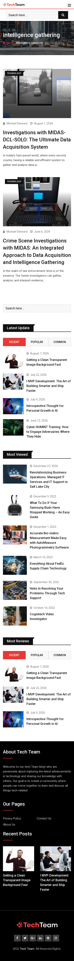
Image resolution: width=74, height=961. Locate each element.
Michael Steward (17, 123)
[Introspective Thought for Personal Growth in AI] (13, 406)
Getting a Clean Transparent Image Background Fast (16, 880)
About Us (9, 824)
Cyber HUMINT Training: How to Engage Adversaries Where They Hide (47, 431)
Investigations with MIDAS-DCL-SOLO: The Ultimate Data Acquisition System (37, 140)
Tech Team (27, 949)
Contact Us (44, 818)
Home (10, 42)
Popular (37, 342)
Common (59, 342)
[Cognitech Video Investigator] (15, 616)
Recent (14, 342)
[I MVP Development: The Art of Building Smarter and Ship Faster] (13, 381)
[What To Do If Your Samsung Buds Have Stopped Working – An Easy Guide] (15, 505)
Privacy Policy (12, 818)
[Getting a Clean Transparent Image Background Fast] (13, 360)
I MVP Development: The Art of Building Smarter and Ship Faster (48, 386)
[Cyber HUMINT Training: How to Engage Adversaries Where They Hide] (13, 427)
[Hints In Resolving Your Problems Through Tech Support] (15, 590)
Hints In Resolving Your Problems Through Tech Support (47, 593)
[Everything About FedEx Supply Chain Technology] (15, 565)
